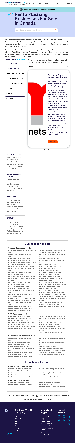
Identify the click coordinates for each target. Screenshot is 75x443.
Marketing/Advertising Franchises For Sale (51, 370)
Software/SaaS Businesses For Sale (50, 348)
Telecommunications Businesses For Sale (52, 296)
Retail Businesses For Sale (47, 288)
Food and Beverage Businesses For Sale (21, 300)
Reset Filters (21, 59)
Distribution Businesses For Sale (19, 282)
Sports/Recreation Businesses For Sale (51, 294)
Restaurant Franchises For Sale (49, 377)
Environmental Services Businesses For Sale (21, 291)
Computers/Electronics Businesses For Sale (21, 269)
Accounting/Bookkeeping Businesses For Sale (22, 251)
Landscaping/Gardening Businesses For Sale (52, 261)
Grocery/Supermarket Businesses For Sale (21, 303)
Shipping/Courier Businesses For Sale (51, 292)
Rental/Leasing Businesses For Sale (50, 282)
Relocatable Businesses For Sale (22, 336)
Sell (40, 3)
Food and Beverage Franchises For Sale (21, 375)
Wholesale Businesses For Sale (48, 304)
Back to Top (48, 150)
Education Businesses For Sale (18, 286)
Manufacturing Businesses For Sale (50, 266)
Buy (34, 3)
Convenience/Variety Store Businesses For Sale (21, 279)
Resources (58, 3)
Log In (17, 428)
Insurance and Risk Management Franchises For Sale (49, 383)
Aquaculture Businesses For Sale (19, 260)
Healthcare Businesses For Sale (19, 310)
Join (16, 430)
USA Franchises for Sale (18, 380)
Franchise (48, 3)
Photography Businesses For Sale (49, 272)
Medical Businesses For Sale (48, 270)
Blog (42, 419)
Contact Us (44, 434)
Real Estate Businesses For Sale (49, 276)
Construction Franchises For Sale (19, 369)
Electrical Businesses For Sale (18, 288)
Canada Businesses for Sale (20, 248)
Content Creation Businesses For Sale (21, 322)
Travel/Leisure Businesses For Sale (50, 302)
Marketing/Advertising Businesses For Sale (51, 343)
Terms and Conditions (48, 426)
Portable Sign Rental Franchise (57, 76)
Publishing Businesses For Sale (48, 274)
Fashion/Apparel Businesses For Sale (20, 294)
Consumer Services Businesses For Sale (21, 276)
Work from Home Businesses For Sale (51, 306)
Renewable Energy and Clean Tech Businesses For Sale (50, 279)
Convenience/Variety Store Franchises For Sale (21, 372)
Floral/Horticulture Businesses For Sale (21, 298)
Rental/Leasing (53, 133)
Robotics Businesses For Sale (48, 290)
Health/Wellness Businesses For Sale (20, 308)
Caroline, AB (63, 133)
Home (28, 3)
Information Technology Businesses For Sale (51, 255)
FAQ (41, 432)
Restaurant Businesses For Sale (49, 286)
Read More (52, 141)
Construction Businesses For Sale (19, 272)
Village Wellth (45, 416)
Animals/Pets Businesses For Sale (19, 258)
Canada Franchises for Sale (20, 366)
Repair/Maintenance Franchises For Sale (52, 375)
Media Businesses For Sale (47, 268)
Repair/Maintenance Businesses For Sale (52, 284)
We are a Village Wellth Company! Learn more (39, 9)
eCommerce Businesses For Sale (19, 284)
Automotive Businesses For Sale (19, 264)
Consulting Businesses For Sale (18, 274)
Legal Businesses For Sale (47, 264)
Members (68, 3)
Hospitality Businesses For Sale (49, 252)
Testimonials (45, 421)
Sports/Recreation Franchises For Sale (51, 386)
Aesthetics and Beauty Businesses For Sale (21, 255)
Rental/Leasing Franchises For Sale (50, 373)
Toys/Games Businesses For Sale (49, 352)
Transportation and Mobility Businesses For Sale (51, 299)
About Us (18, 419)
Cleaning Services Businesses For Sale (21, 266)
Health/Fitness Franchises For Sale (20, 377)
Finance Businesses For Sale (17, 296)
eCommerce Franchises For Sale (19, 382)
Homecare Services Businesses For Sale (51, 250)
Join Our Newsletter (47, 423)
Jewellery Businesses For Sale (48, 258)
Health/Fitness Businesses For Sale (20, 306)
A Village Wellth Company (17, 4)
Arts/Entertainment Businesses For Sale (22, 262)
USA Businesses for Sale (18, 314)
